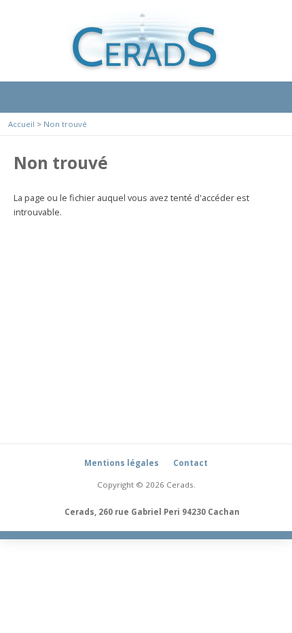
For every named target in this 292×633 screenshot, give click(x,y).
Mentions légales (121, 463)
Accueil (21, 124)
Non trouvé (65, 124)
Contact (190, 463)
